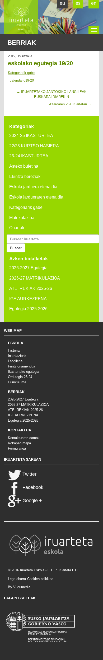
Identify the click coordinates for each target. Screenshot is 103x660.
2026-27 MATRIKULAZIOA (34, 278)
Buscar (16, 248)
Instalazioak (17, 356)
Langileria (15, 361)
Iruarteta (21, 17)
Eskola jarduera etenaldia (33, 187)
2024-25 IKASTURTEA (31, 135)
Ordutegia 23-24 (20, 377)
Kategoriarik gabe (21, 73)
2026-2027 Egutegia (28, 268)
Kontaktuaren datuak (24, 438)
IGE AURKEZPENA (28, 298)
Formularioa (17, 448)
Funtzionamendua (21, 366)
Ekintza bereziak (24, 176)
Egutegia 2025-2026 (28, 309)
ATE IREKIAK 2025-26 (30, 288)
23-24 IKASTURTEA (28, 156)
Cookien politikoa (40, 579)
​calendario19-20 (21, 80)
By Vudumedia (19, 587)
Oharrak (16, 227)
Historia (14, 350)
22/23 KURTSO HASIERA (34, 146)
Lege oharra (17, 579)
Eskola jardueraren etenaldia (36, 197)
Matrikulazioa (21, 217)
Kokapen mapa (19, 443)
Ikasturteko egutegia (23, 372)
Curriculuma (17, 382)
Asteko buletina (23, 166)
